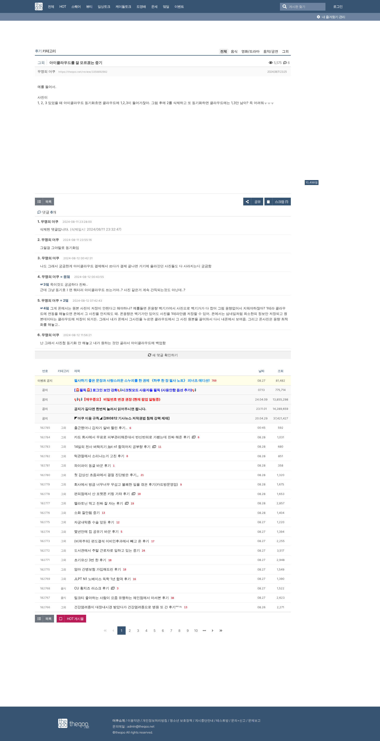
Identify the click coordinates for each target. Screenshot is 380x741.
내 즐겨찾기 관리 (333, 17)
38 (172, 597)
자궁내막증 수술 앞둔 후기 (94, 522)
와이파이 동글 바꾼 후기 (92, 465)
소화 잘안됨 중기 (87, 512)
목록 (48, 201)
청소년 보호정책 (181, 720)
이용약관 (133, 720)
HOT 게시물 (75, 619)
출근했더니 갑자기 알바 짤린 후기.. (100, 428)
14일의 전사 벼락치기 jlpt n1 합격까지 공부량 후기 (112, 446)
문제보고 (254, 720)
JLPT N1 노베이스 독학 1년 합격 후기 (102, 579)
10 (196, 630)
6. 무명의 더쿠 (48, 335)
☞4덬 (44, 308)
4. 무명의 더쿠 (48, 277)
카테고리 (45, 51)
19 (132, 503)
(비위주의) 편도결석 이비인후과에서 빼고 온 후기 (111, 541)
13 (103, 512)
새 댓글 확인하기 (164, 355)
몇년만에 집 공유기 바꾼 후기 (96, 531)
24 (143, 550)
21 (142, 475)
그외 (285, 51)
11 (159, 446)
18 (139, 493)
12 (117, 522)
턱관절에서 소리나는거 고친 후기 (99, 456)
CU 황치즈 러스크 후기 (91, 588)
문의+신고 (238, 720)
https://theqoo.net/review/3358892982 (82, 71)
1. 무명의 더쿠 (47, 221)
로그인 (338, 6)
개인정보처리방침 (154, 720)
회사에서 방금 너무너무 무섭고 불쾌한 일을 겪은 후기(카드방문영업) (126, 484)
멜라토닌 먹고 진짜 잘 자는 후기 (98, 503)
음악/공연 (270, 51)
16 (134, 579)
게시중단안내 (204, 720)
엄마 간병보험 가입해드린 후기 (97, 569)
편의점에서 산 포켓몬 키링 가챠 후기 (102, 494)
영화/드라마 (250, 51)
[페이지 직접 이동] (204, 630)
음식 (234, 51)
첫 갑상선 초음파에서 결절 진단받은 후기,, (106, 475)
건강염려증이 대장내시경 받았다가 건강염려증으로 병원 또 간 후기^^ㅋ (128, 607)
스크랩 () (281, 201)
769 (214, 380)
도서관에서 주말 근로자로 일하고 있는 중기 (107, 550)
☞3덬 (44, 284)
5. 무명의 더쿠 (48, 300)
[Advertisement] (325, 101)
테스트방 (222, 720)
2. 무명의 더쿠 (48, 240)
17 (152, 541)
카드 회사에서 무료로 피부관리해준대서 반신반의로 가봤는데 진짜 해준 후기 (132, 437)
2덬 (66, 300)
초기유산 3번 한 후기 (90, 560)
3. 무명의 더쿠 (48, 258)
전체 (223, 51)
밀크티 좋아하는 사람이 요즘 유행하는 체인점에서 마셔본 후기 (121, 598)
